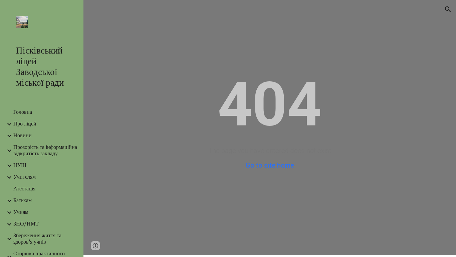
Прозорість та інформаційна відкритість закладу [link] (45, 150)
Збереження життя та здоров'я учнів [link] (37, 239)
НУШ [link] (19, 165)
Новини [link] (22, 136)
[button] (448, 9)
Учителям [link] (24, 177)
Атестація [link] (24, 189)
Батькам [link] (22, 200)
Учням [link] (20, 212)
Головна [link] (22, 112)
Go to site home (270, 165)
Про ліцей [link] (24, 124)
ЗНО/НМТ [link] (26, 224)
